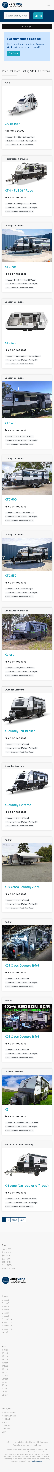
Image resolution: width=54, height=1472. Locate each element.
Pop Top (5, 1422)
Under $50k (7, 1249)
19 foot (5, 1372)
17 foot (5, 1366)
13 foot (5, 1356)
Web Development (37, 1461)
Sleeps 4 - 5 (7, 1329)
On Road (6, 1425)
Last (22, 1220)
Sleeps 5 (5, 1309)
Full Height (6, 1419)
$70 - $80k (7, 1259)
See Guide (13, 53)
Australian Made (9, 1413)
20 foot (5, 1375)
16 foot (5, 1363)
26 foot (5, 1395)
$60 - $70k (7, 1255)
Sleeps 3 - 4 (7, 1326)
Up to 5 (5, 1332)
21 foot (5, 1379)
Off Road (6, 1429)
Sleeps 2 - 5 (7, 1322)
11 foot (5, 1350)
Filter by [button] (26, 26)
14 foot (5, 1359)
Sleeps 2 (5, 1300)
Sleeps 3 (5, 1303)
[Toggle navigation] (49, 5)
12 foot (5, 1353)
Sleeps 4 (5, 1306)
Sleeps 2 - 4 (7, 1319)
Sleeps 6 (5, 1313)
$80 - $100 (7, 1262)
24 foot (5, 1388)
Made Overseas (9, 1416)
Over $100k (7, 1265)
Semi (4, 1432)
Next (14, 1220)
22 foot (5, 1382)
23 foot (5, 1385)
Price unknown (8, 1268)
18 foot (5, 1369)
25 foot (5, 1391)
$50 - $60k (7, 1252)
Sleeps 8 (5, 1316)
